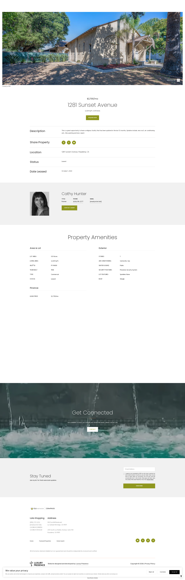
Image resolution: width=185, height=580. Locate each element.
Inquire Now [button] (92, 118)
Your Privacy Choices (92, 578)
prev (9, 80)
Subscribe (139, 486)
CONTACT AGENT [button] (69, 208)
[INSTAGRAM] (153, 540)
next (14, 80)
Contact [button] (92, 429)
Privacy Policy (150, 480)
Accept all (174, 572)
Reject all (151, 572)
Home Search (60, 541)
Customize (163, 572)
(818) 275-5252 (35, 522)
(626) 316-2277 (78, 201)
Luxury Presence (82, 563)
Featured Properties (45, 541)
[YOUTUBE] (138, 540)
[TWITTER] (143, 540)
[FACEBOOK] (148, 540)
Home (31, 541)
